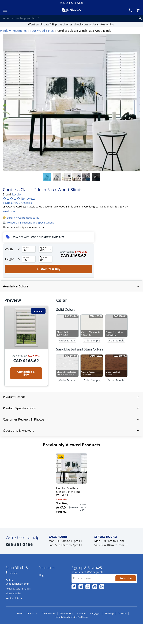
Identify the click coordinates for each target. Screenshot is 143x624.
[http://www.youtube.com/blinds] (87, 586)
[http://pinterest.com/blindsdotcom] (94, 586)
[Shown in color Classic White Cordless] (47, 177)
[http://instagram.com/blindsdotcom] (101, 586)
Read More (9, 211)
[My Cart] (138, 10)
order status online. (102, 24)
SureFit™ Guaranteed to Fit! (23, 217)
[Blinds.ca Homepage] (71, 10)
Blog (41, 575)
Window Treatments (13, 31)
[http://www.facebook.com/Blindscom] (74, 586)
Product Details (14, 397)
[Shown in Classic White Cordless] (76, 177)
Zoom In (38, 310)
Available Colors (15, 286)
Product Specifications (19, 408)
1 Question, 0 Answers (17, 203)
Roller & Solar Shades (18, 588)
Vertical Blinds (14, 598)
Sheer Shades (14, 593)
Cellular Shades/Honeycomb (17, 582)
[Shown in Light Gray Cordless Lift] (86, 177)
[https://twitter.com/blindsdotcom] (80, 586)
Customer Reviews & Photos (23, 419)
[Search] (140, 18)
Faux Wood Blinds (42, 31)
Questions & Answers (18, 430)
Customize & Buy (48, 269)
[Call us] (130, 10)
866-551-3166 (19, 544)
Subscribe (125, 578)
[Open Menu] (4, 10)
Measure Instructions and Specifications (30, 222)
